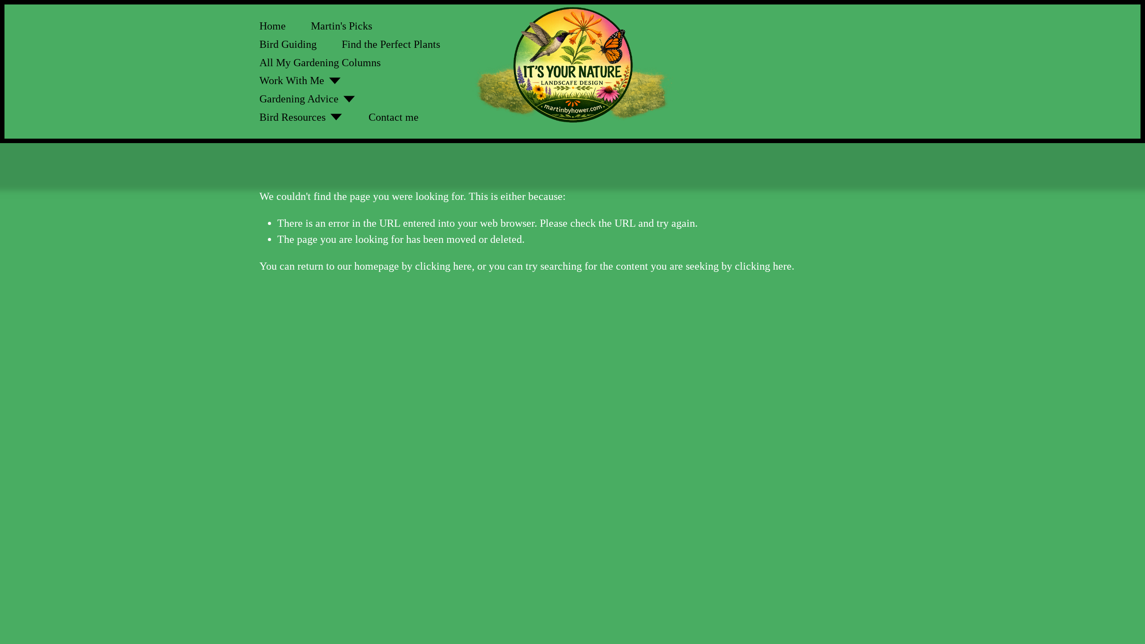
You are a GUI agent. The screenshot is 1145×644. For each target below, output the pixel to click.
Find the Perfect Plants (391, 44)
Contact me (394, 117)
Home (272, 26)
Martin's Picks (341, 26)
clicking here (443, 266)
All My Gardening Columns (320, 62)
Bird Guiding (288, 44)
